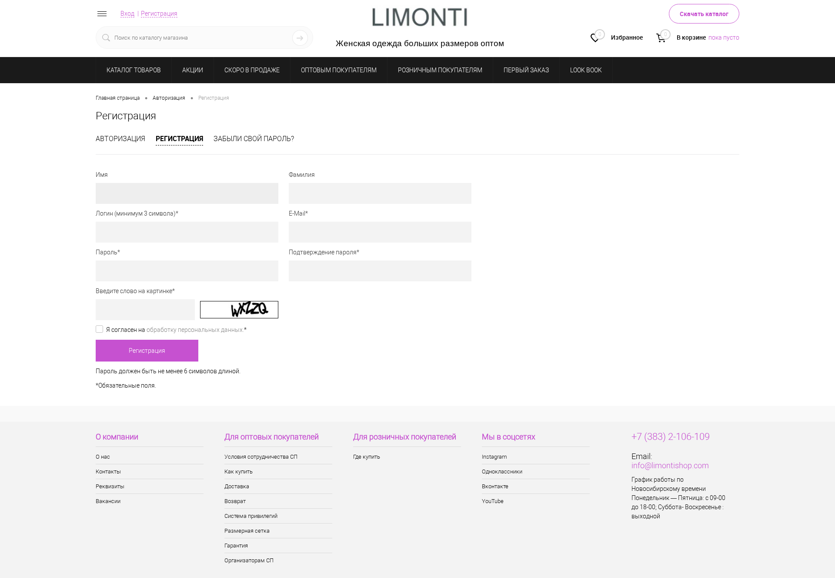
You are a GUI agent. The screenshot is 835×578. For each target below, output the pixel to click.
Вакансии (108, 501)
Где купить (366, 456)
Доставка (236, 486)
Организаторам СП (249, 560)
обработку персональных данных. (195, 329)
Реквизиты (110, 486)
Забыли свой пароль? (254, 139)
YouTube (493, 501)
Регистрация (159, 13)
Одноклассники (502, 471)
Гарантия (236, 545)
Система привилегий (250, 516)
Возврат (235, 501)
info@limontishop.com (670, 465)
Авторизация (120, 139)
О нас (103, 456)
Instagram (494, 456)
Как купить (238, 471)
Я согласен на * (176, 329)
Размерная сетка (247, 530)
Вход (127, 13)
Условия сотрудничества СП (260, 456)
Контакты (108, 471)
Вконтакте (495, 486)
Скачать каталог (704, 14)
